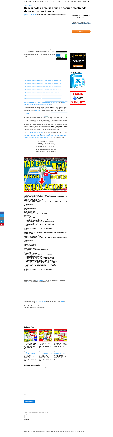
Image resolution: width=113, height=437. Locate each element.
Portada (26, 14)
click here (37, 110)
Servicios (79, 1)
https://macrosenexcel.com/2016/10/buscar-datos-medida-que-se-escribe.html (42, 80)
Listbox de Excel (28, 5)
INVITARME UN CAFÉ (40, 280)
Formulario (66, 1)
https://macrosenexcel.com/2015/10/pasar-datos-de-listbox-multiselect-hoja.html (43, 95)
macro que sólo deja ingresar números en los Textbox (44, 102)
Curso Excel (73, 1)
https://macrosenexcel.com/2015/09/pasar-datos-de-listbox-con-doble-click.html (42, 86)
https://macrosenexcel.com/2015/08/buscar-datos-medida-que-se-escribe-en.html (43, 83)
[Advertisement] (45, 32)
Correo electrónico (29, 388)
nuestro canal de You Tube (36, 132)
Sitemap (84, 1)
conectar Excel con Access (46, 137)
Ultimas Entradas (32, 14)
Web (25, 394)
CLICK (29, 281)
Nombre (26, 381)
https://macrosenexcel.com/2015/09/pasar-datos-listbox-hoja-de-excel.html (41, 92)
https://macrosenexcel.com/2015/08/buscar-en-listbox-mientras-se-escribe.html (42, 89)
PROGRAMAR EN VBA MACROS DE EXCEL (36, 1)
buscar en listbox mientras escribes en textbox (51, 135)
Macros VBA (60, 1)
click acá (44, 108)
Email (25, 414)
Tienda (52, 1)
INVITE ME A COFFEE (40, 301)
